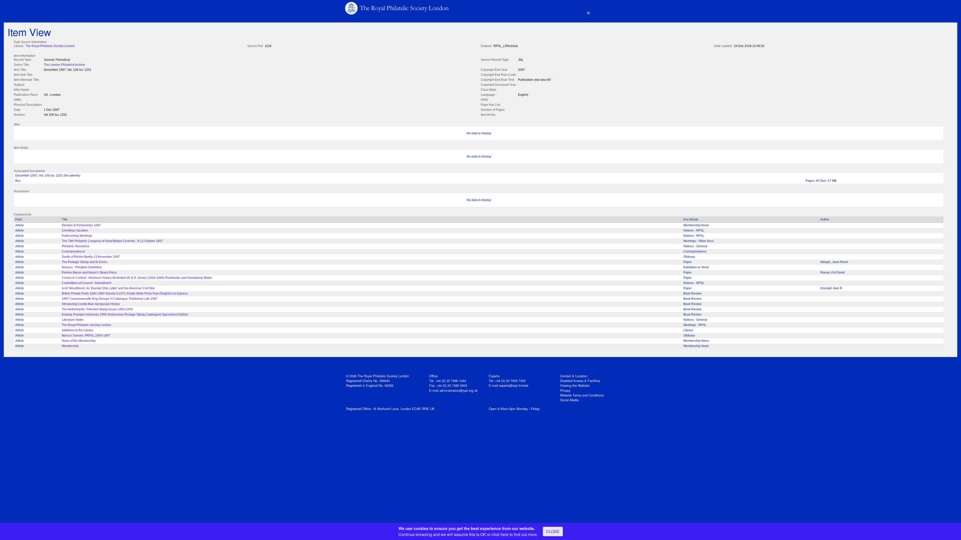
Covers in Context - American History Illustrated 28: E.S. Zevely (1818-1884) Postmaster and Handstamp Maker (137, 278)
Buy (18, 180)
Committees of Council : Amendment (86, 283)
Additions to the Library (77, 330)
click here (500, 534)
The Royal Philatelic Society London (50, 46)
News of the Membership (79, 340)
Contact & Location (573, 376)
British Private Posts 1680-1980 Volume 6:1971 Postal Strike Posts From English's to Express (125, 293)
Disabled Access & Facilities (580, 380)
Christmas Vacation (75, 230)
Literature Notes (73, 320)
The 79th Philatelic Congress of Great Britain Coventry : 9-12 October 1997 (112, 241)
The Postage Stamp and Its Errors (84, 262)
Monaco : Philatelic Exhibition (82, 267)
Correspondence (73, 251)
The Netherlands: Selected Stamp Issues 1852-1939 (97, 309)
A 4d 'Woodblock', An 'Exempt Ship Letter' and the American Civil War (108, 288)
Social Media (569, 400)
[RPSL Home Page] (397, 8)
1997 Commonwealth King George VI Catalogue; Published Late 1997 (109, 298)
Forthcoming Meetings (77, 236)
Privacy (565, 390)
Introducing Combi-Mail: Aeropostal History (91, 304)
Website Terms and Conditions (582, 395)
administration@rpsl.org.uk (458, 390)
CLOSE (553, 531)
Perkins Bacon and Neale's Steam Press (89, 272)
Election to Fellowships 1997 (81, 225)
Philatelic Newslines (75, 246)
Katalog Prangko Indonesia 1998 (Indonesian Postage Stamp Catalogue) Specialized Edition (125, 314)
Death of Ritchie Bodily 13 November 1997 (91, 256)
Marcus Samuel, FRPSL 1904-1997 (86, 335)
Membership (70, 346)
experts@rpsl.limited (513, 385)
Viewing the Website (574, 385)
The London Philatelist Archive (64, 64)
